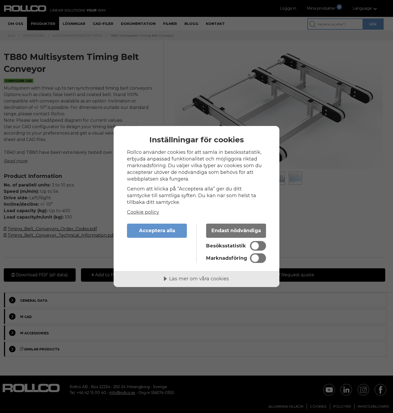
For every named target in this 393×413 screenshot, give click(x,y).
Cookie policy (143, 212)
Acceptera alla (157, 231)
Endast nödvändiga (236, 231)
